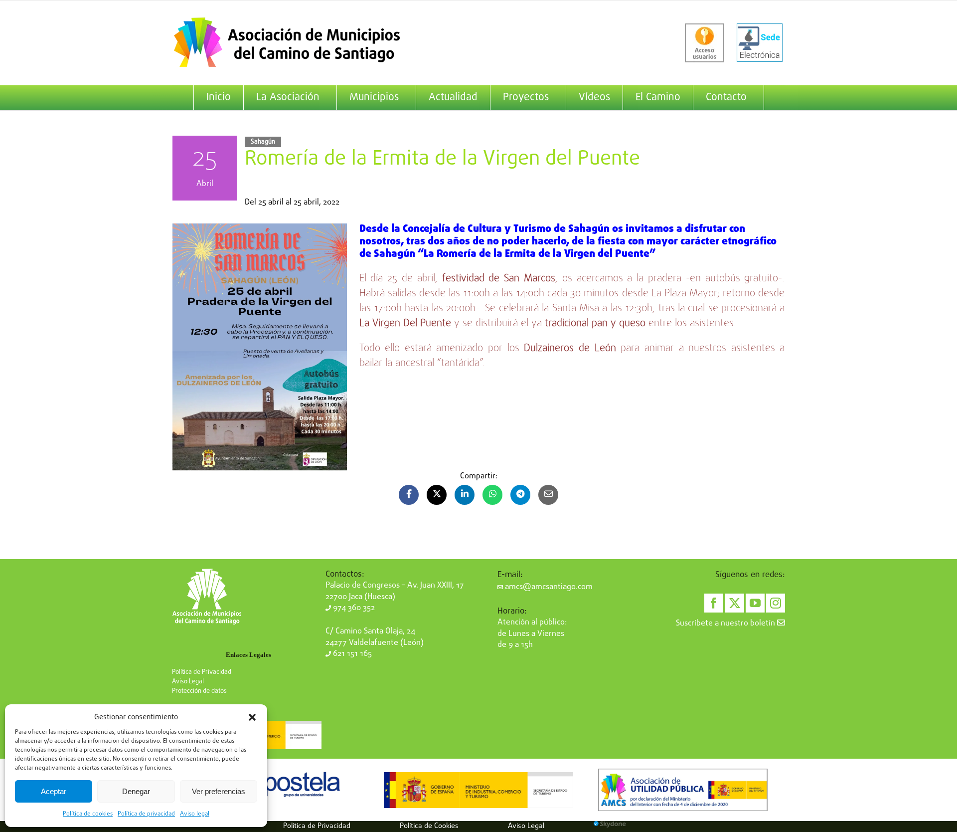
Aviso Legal (188, 681)
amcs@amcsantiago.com (548, 587)
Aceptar (53, 791)
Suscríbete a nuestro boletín (726, 623)
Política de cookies (88, 814)
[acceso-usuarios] (704, 42)
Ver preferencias (218, 791)
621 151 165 (351, 654)
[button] (252, 717)
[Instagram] (775, 603)
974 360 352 (353, 608)
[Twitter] (734, 603)
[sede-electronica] (760, 42)
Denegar (136, 791)
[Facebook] (713, 603)
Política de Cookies (429, 826)
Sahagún (263, 142)
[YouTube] (755, 603)
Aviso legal (194, 814)
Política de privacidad (146, 814)
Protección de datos (199, 691)
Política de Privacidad (201, 672)
